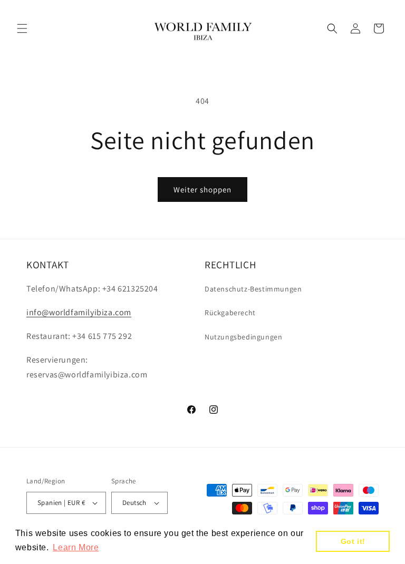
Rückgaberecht (230, 312)
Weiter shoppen (202, 189)
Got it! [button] (353, 541)
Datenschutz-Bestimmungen (253, 289)
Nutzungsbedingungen (243, 337)
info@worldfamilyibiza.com (78, 312)
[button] (22, 28)
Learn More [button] (76, 547)
